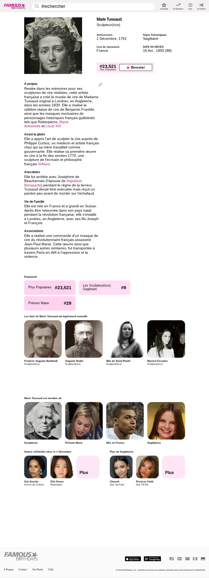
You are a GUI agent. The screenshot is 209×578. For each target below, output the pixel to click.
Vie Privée (37, 569)
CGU (51, 569)
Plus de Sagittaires (121, 451)
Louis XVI (53, 126)
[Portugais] (187, 558)
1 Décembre (106, 39)
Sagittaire (150, 39)
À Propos (9, 569)
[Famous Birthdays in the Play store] (152, 558)
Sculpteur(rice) (108, 25)
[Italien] (195, 558)
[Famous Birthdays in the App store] (132, 558)
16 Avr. (148, 51)
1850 (160, 51)
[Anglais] (171, 558)
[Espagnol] (179, 558)
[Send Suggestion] (100, 84)
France (102, 51)
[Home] (53, 556)
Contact (23, 569)
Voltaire (44, 164)
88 (168, 51)
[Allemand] (203, 558)
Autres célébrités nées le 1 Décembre (47, 451)
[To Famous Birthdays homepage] (15, 6)
